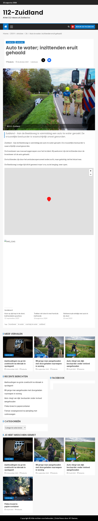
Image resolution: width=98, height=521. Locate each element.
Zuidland (20, 42)
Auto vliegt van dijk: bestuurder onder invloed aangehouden (78, 363)
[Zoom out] (90, 174)
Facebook (58, 378)
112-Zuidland (23, 12)
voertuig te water (31, 324)
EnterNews (59, 518)
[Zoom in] (90, 171)
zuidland (42, 324)
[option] (49, 241)
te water (10, 42)
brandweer (12, 324)
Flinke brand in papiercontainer (17, 406)
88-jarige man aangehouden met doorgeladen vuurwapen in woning (49, 363)
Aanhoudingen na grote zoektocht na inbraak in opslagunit (15, 363)
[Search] (68, 26)
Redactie (11, 62)
